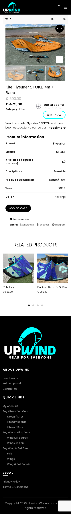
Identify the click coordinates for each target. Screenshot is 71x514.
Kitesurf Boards (16, 422)
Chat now (54, 115)
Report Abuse (20, 219)
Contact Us (10, 389)
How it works (10, 378)
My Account (10, 406)
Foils (9, 453)
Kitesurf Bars (15, 427)
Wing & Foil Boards (18, 464)
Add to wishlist (64, 86)
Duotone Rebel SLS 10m (52, 287)
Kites (22, 109)
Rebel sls (8, 287)
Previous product (53, 19)
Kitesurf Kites (15, 416)
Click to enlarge (59, 59)
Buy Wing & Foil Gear (16, 448)
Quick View (30, 257)
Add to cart (18, 208)
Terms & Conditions (15, 487)
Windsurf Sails (16, 443)
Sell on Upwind (12, 383)
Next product (62, 19)
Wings (11, 459)
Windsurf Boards (17, 438)
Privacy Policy (11, 481)
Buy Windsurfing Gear (16, 432)
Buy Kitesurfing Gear (15, 411)
